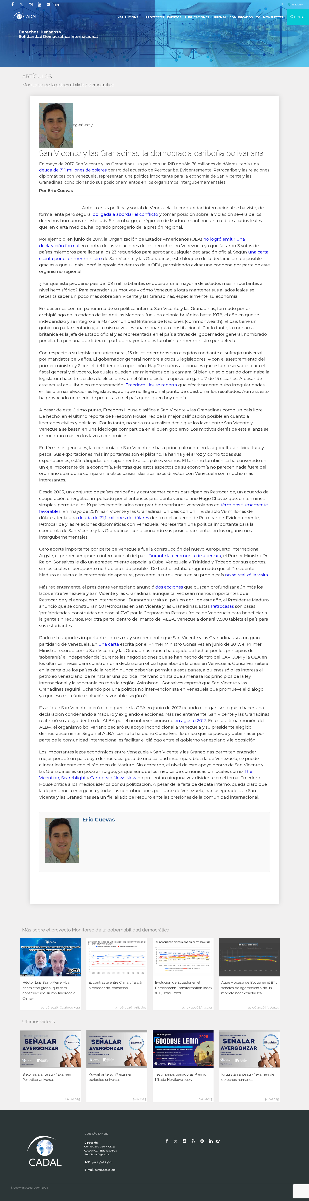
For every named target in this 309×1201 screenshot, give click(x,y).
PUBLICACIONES (197, 17)
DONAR (299, 17)
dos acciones (169, 587)
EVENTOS (174, 17)
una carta (109, 644)
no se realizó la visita (246, 574)
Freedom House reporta (151, 384)
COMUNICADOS (241, 17)
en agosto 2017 (190, 720)
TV (258, 17)
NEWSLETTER (273, 17)
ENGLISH (297, 4)
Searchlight (73, 777)
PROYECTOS (154, 17)
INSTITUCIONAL (128, 17)
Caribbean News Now (113, 777)
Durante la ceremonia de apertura (185, 555)
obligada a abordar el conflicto (125, 214)
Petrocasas (222, 606)
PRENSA (220, 17)
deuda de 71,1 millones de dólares (73, 170)
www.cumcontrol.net (8, 1130)
